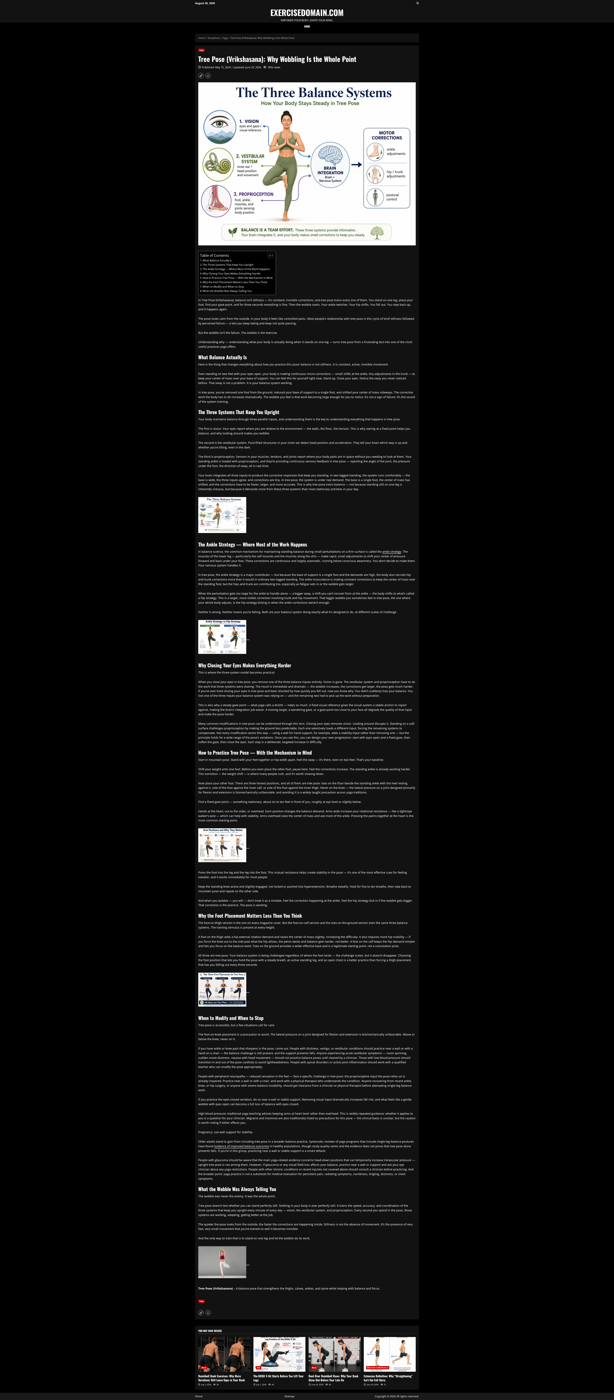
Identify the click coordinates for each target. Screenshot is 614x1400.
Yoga (201, 50)
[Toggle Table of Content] (268, 255)
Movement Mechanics (377, 1367)
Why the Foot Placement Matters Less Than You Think (235, 282)
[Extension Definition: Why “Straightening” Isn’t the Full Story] (390, 1354)
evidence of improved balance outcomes (241, 1146)
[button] (418, 3)
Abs (258, 1367)
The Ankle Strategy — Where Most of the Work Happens (236, 269)
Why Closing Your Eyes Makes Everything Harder (232, 273)
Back (204, 1367)
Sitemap (289, 1396)
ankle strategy (391, 551)
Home (307, 26)
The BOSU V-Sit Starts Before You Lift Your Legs (278, 1378)
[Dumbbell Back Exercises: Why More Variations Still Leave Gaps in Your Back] (224, 1354)
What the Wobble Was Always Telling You (227, 291)
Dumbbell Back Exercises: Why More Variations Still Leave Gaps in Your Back (221, 1378)
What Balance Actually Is (217, 260)
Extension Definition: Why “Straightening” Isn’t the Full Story (388, 1378)
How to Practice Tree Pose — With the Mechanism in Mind (237, 278)
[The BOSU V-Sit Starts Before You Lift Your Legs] (279, 1354)
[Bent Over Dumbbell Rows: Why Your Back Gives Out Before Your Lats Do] (335, 1354)
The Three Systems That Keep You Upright (228, 265)
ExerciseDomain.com (307, 12)
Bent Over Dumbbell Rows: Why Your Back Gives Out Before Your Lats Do (333, 1378)
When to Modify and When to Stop (223, 286)
